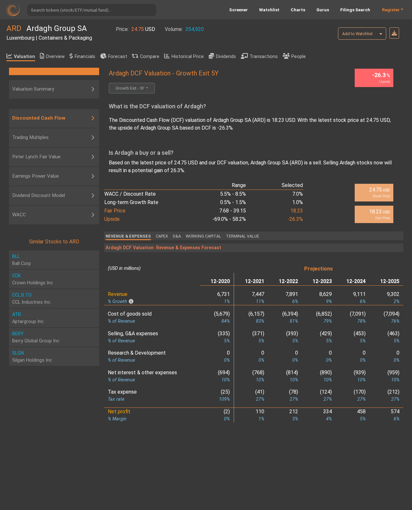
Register (391, 9)
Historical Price (188, 56)
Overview (55, 56)
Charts (298, 9)
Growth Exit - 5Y (130, 88)
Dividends (226, 56)
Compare (149, 56)
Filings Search (355, 9)
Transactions (263, 56)
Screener (238, 9)
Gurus (322, 9)
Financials (85, 56)
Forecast (117, 56)
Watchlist (269, 9)
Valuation (24, 56)
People (298, 56)
